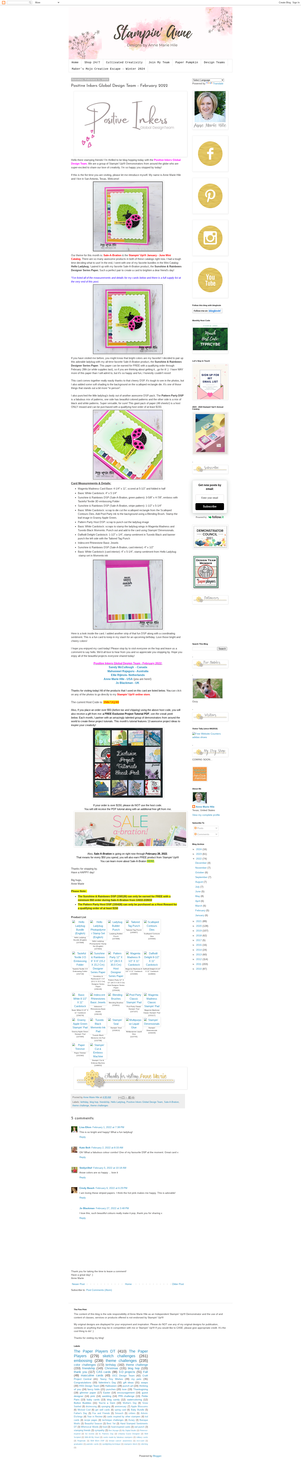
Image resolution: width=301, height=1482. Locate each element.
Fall (145, 1372)
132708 (98, 1040)
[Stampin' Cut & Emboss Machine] (98, 1056)
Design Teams (214, 62)
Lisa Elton (85, 1127)
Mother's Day (130, 1403)
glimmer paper (88, 1392)
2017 (199, 940)
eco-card (140, 1441)
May (198, 896)
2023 (199, 854)
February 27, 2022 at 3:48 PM (112, 1208)
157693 (98, 949)
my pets (136, 1379)
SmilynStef (85, 1167)
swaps (144, 1382)
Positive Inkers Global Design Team (144, 1102)
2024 (199, 849)
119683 (152, 974)
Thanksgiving (140, 1389)
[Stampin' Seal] (116, 1023)
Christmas (111, 1368)
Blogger (157, 1455)
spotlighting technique (111, 1444)
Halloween (111, 1385)
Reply (82, 1137)
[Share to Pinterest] (133, 1097)
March (199, 905)
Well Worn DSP (97, 1441)
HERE (150, 861)
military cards (142, 1437)
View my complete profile (206, 814)
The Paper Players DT (94, 1351)
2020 (199, 926)
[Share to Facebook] (130, 1097)
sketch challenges (119, 1356)
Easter (106, 1392)
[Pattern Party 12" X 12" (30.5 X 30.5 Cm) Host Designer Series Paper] (116, 976)
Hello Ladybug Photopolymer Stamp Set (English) (98, 943)
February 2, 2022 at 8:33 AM (107, 1147)
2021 (199, 921)
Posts (199, 828)
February (200, 910)
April (198, 901)
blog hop (94, 1102)
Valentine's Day (107, 1382)
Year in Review (94, 1416)
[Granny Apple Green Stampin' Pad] (80, 1027)
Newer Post (78, 1284)
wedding (106, 1396)
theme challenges (99, 1105)
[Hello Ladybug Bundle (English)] (80, 933)
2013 (199, 954)
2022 (199, 858)
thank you (80, 1372)
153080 (134, 974)
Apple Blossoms (139, 1406)
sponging (105, 1406)
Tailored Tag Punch (134, 930)
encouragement (126, 1392)
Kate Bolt (84, 1147)
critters (132, 1413)
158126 (98, 989)
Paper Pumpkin (186, 62)
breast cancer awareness (120, 1441)
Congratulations (82, 1382)
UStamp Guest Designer (129, 1434)
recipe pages (90, 1420)
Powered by (201, 517)
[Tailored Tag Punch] (134, 925)
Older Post (178, 1284)
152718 (80, 974)
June (198, 891)
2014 (199, 949)
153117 (152, 1015)
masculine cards (92, 1375)
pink (92, 1396)
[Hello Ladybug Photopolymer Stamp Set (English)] (98, 937)
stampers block (130, 1444)
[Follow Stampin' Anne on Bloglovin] (207, 312)
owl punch (139, 1427)
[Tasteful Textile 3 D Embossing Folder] (80, 964)
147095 (80, 1037)
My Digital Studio (129, 1430)
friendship (104, 1102)
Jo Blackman (87, 1208)
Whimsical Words (89, 1427)
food (105, 1427)
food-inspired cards (120, 1427)
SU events (89, 1434)
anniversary (120, 1406)
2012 (199, 959)
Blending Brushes (116, 1003)
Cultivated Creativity (124, 62)
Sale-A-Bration (171, 1102)
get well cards (102, 1410)
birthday (84, 1102)
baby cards (93, 1399)
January (200, 915)
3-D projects (127, 1372)
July (197, 886)
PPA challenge (126, 1396)
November (201, 867)
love (124, 1389)
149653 (98, 1065)
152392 (80, 1055)
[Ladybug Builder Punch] (116, 929)
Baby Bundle (137, 1410)
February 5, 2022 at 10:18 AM (109, 1167)
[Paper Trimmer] (80, 1048)
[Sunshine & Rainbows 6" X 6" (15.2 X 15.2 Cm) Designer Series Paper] (98, 972)
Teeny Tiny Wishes (111, 1379)
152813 (116, 1030)
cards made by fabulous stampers (118, 1437)
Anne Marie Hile (205, 806)
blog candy (113, 1399)
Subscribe (210, 506)
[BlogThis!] (123, 1097)
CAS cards (103, 1372)
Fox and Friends (101, 1413)
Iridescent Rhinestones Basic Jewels (98, 1009)
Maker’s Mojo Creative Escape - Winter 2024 (108, 69)
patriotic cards (92, 1444)
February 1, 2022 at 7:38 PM (108, 1127)
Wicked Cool (84, 1410)
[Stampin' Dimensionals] (152, 1023)
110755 (134, 1037)
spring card (120, 1410)
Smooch (119, 1413)
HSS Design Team (89, 1385)
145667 (134, 932)
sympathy (100, 1430)
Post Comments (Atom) (99, 1290)
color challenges (85, 1364)
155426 (116, 990)
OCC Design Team (123, 1375)
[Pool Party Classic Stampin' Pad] (134, 1002)
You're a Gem (107, 1402)
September (201, 877)
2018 (199, 935)
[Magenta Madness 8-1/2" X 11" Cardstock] (134, 964)
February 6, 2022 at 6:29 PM (111, 1188)
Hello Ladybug (118, 1102)
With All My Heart (92, 1437)
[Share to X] (126, 1097)
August (199, 881)
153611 (116, 1005)
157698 (116, 939)
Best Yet (111, 1423)
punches (111, 1389)
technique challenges (113, 1420)
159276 (80, 1015)
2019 (199, 930)
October (200, 872)
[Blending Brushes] (116, 998)
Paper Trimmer (80, 1053)
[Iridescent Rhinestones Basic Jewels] (98, 1002)
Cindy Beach (87, 1188)
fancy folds (93, 1389)
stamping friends (82, 1430)
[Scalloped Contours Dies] (152, 929)
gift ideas (128, 1382)
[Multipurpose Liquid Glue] (134, 1027)
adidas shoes (199, 737)
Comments (202, 834)
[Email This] (120, 1097)
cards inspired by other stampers (124, 1416)
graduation (78, 1444)
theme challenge (80, 1105)
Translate (218, 83)
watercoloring (134, 1399)
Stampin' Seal (116, 1028)
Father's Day (80, 1413)
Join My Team (159, 62)
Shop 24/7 (92, 62)
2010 (199, 968)
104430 (152, 1033)
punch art (128, 1385)
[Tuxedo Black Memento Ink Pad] (98, 1031)
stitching (144, 1444)
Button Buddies (82, 1402)
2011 (199, 964)
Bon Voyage (114, 1430)
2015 (199, 945)
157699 (80, 943)
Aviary (131, 1420)
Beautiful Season (93, 1423)
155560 (152, 939)
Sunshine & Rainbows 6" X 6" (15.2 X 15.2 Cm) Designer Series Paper (98, 981)
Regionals (81, 1441)
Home (75, 62)
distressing (91, 1406)
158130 (98, 1014)
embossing (83, 1360)
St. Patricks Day (106, 1434)
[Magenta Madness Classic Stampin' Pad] (152, 1006)
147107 (134, 1012)
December (201, 862)
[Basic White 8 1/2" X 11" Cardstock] (80, 1006)
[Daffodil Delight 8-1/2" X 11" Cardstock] (152, 964)
